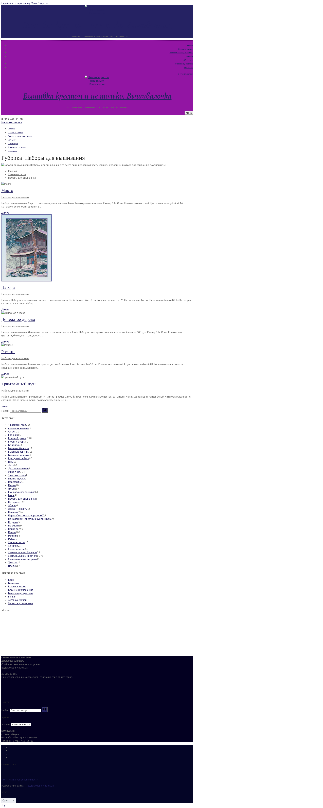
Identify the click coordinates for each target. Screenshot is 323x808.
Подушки (13, 525)
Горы (10, 461)
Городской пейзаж (18, 458)
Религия (12, 535)
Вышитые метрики (18, 455)
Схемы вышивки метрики (22, 559)
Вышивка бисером (18, 448)
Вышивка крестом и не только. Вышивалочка (97, 25)
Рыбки (11, 539)
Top (3, 805)
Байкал (12, 596)
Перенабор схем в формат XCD (26, 515)
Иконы (12, 485)
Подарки (13, 522)
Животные (14, 471)
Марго (7, 190)
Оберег (12, 505)
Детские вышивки (18, 468)
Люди (11, 488)
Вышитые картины (18, 451)
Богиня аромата (17, 586)
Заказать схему (17, 475)
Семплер (13, 545)
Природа (13, 528)
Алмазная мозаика (18, 428)
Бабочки (13, 434)
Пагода (8, 287)
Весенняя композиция (20, 589)
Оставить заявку (185, 74)
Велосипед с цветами (20, 593)
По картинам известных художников (29, 518)
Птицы (12, 532)
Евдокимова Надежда (40, 785)
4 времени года (17, 424)
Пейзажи (13, 512)
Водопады (14, 445)
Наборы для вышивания (15, 197)
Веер (11, 579)
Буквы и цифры (16, 441)
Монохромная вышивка (21, 492)
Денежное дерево (18, 319)
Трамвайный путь (19, 383)
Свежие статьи (16, 542)
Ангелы (12, 431)
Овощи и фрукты (17, 508)
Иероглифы (14, 481)
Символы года (16, 549)
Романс (8, 351)
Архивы (5, 724)
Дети (11, 465)
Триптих (12, 562)
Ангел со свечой (17, 600)
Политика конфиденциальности (19, 779)
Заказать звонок (11, 122)
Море (11, 495)
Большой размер (17, 438)
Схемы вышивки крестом (22, 555)
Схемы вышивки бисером (22, 552)
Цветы (12, 565)
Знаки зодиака (16, 478)
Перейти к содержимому (15, 3)
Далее (5, 212)
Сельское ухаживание (20, 603)
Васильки (13, 583)
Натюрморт (15, 502)
